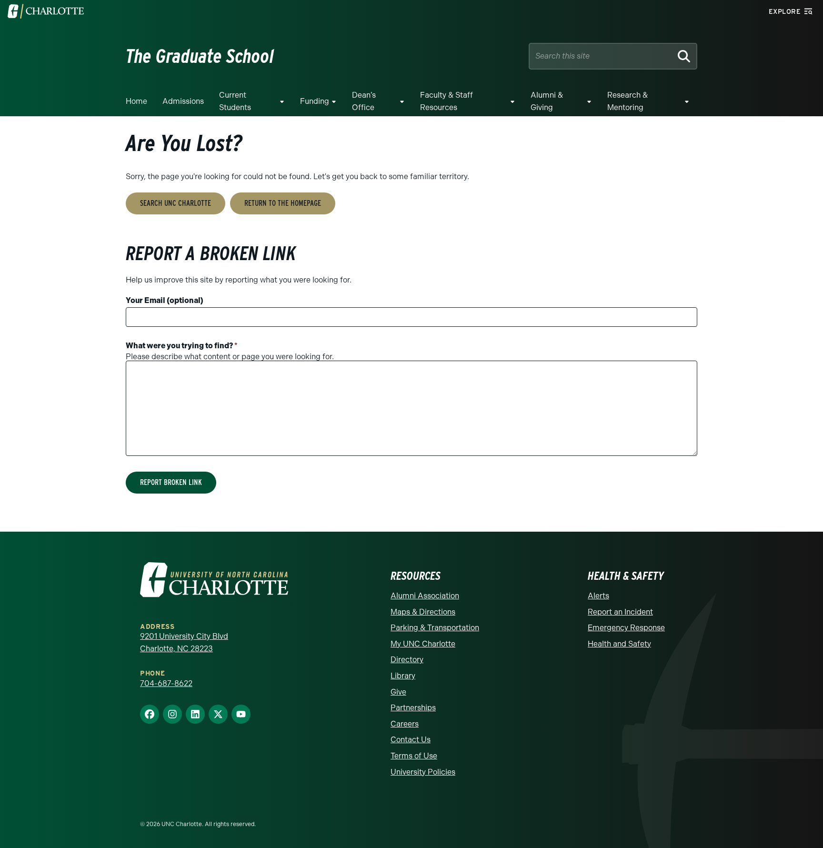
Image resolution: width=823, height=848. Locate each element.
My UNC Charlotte (423, 643)
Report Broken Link (171, 482)
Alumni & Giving (547, 101)
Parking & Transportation (435, 627)
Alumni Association (425, 595)
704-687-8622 (166, 683)
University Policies (423, 772)
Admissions (183, 101)
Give (398, 692)
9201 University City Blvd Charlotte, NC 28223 (184, 642)
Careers (405, 723)
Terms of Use (414, 755)
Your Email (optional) (164, 300)
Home (136, 101)
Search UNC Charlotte (175, 203)
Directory (407, 659)
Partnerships (413, 707)
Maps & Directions (423, 611)
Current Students (235, 101)
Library (403, 675)
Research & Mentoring (627, 101)
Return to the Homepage (282, 203)
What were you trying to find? (182, 345)
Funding (314, 101)
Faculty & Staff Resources (446, 101)
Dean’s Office (364, 101)
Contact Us (411, 739)
